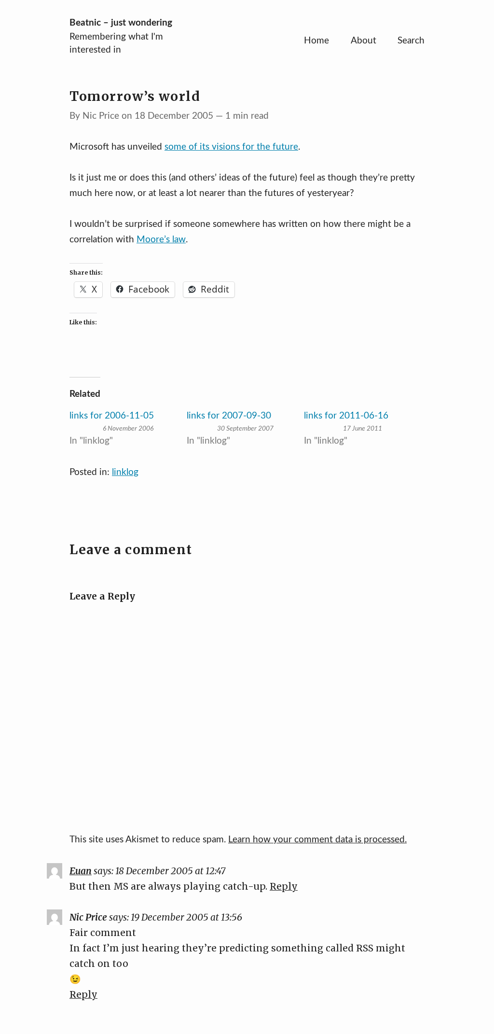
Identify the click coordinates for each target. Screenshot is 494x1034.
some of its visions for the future (231, 147)
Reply (284, 886)
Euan (80, 871)
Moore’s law (161, 239)
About (363, 40)
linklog (125, 472)
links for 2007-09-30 (229, 415)
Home (316, 40)
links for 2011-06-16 (346, 415)
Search (411, 40)
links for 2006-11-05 (111, 415)
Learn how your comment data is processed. (317, 839)
